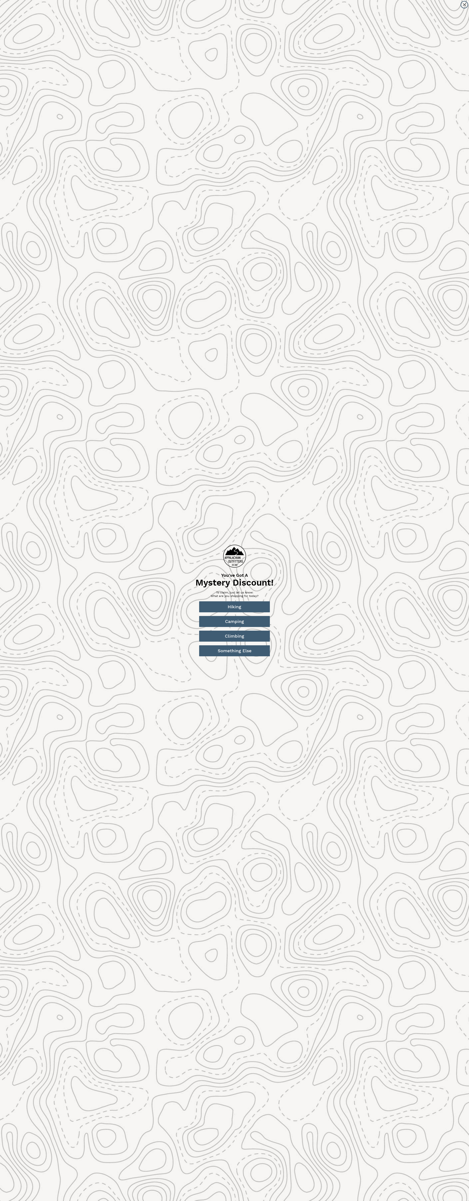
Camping (234, 621)
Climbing (234, 636)
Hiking (234, 606)
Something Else (235, 650)
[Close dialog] (464, 4)
